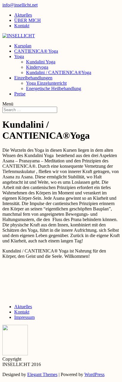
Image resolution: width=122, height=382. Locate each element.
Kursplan (22, 45)
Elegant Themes (42, 374)
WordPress (94, 374)
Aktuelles (23, 14)
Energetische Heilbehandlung (53, 88)
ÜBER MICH (27, 20)
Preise (19, 93)
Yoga (19, 56)
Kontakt (21, 25)
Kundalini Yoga (40, 61)
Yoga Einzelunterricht (46, 83)
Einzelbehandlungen (33, 77)
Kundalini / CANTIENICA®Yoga (58, 72)
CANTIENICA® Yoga (36, 51)
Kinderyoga (37, 67)
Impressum (24, 317)
